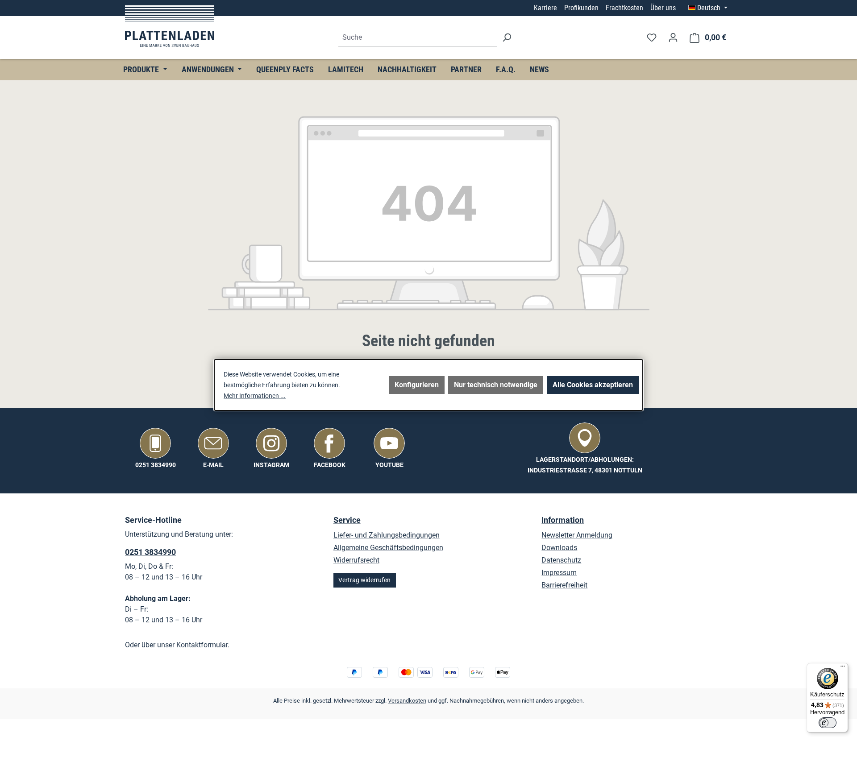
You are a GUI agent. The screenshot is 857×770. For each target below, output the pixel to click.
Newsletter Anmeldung (576, 535)
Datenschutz (561, 560)
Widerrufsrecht (356, 560)
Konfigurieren (417, 385)
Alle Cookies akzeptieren (593, 385)
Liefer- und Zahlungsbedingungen (386, 535)
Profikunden (581, 8)
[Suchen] (506, 37)
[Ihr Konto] (673, 37)
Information (562, 520)
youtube (389, 465)
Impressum (559, 572)
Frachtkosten (624, 8)
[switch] (827, 722)
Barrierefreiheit (564, 585)
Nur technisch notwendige (495, 385)
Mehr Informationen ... (255, 395)
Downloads (559, 547)
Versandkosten (407, 700)
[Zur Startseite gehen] (169, 26)
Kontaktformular (202, 645)
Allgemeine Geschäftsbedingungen (388, 547)
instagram (271, 465)
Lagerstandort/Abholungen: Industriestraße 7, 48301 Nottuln (585, 465)
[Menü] (842, 668)
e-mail (213, 465)
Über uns (663, 8)
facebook (329, 465)
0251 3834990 (155, 465)
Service (347, 520)
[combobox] (417, 37)
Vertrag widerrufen (364, 580)
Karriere (545, 8)
